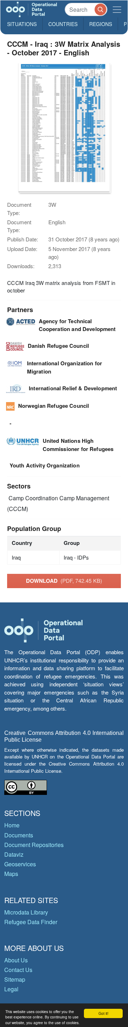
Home (12, 825)
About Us (16, 960)
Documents (18, 835)
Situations (22, 23)
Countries (63, 23)
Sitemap (14, 979)
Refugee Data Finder (30, 922)
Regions (100, 23)
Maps (11, 874)
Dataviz (13, 854)
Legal (11, 989)
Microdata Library (26, 912)
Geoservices (20, 864)
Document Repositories (34, 845)
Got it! (103, 1013)
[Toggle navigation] (117, 9)
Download (64, 581)
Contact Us (18, 970)
